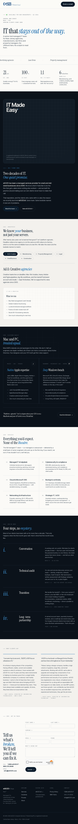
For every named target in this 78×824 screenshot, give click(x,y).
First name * (30, 722)
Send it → (31, 769)
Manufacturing (25, 254)
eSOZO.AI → (39, 791)
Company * (28, 730)
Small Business (11, 258)
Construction (26, 258)
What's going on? (31, 746)
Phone (53, 738)
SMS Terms (53, 794)
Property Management (44, 254)
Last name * (55, 722)
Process (23, 797)
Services (23, 791)
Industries (24, 794)
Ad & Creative (10, 254)
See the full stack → (66, 415)
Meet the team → (11, 209)
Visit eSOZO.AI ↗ (27, 209)
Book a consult (68, 4)
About (23, 800)
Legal (59, 254)
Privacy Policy (54, 791)
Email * (28, 738)
